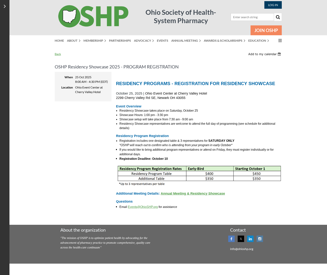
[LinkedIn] (250, 239)
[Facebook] (231, 239)
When (69, 77)
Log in (273, 5)
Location (67, 87)
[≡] (277, 40)
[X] (241, 239)
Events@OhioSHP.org (143, 206)
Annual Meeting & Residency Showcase (193, 193)
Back (58, 54)
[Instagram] (260, 239)
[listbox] (265, 54)
